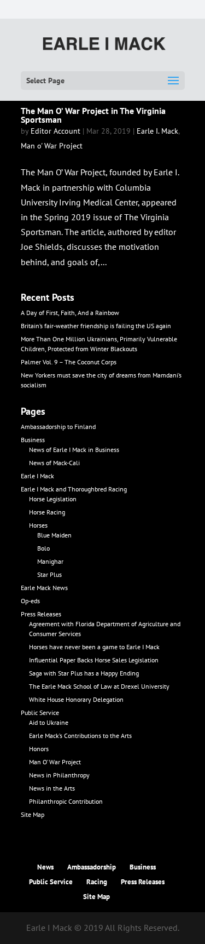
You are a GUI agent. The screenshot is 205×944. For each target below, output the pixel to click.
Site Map (32, 814)
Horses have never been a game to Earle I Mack (94, 647)
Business (33, 440)
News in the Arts (52, 788)
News (45, 867)
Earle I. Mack (157, 131)
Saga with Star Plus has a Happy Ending (84, 673)
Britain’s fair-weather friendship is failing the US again (96, 326)
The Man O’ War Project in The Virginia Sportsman (93, 115)
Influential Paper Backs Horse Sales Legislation (94, 660)
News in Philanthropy (59, 775)
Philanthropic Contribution (66, 801)
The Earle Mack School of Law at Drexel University (99, 686)
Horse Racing (47, 512)
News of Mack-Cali (54, 463)
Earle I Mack (37, 476)
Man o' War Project (52, 146)
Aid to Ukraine (48, 722)
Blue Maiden (54, 535)
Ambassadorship (91, 867)
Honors (39, 749)
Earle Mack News (44, 587)
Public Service (40, 712)
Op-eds (30, 601)
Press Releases (41, 614)
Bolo (43, 548)
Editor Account (55, 131)
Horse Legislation (53, 499)
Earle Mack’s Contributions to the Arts (80, 735)
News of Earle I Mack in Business (74, 449)
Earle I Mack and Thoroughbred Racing (74, 489)
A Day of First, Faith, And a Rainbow (70, 312)
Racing (96, 881)
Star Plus (49, 574)
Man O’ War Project (55, 762)
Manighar (50, 561)
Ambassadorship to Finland (58, 426)
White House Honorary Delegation (76, 699)
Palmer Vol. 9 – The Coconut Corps (68, 362)
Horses (38, 525)
